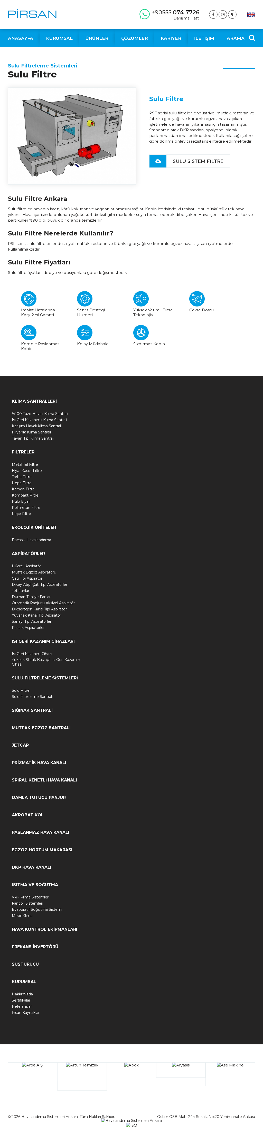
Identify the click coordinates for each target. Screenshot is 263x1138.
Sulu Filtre (21, 690)
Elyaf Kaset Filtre (27, 470)
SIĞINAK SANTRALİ (32, 710)
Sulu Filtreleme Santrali (32, 696)
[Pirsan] (213, 14)
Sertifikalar (21, 1000)
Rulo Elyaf (21, 501)
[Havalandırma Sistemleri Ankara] (32, 13)
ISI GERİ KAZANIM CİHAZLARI (43, 641)
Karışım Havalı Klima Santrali (37, 426)
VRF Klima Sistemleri (30, 897)
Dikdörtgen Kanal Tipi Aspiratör (39, 609)
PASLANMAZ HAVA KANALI (40, 832)
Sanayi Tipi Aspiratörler (31, 621)
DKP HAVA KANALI (31, 867)
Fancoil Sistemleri (27, 903)
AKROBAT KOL (28, 815)
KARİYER (171, 38)
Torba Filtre (22, 476)
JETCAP (20, 745)
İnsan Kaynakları (26, 1012)
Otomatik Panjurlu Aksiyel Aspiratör (43, 603)
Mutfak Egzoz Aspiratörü (34, 572)
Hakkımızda (22, 994)
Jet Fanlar (20, 590)
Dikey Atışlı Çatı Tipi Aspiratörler (39, 584)
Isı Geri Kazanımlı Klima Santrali (39, 420)
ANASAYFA (20, 38)
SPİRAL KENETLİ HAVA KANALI (44, 780)
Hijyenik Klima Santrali (31, 432)
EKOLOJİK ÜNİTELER (34, 527)
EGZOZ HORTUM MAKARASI (42, 849)
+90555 (176, 15)
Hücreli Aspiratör (26, 566)
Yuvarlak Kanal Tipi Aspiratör (36, 615)
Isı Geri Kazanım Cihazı (32, 653)
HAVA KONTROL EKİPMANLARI (44, 929)
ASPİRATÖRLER (28, 553)
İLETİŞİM (204, 38)
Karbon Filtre (23, 489)
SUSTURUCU (25, 964)
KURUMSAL (24, 981)
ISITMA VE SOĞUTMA (35, 884)
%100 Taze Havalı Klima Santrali (40, 413)
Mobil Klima (22, 915)
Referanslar (22, 1006)
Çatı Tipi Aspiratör (27, 578)
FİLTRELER (23, 452)
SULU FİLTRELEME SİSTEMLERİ (45, 678)
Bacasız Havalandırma (31, 540)
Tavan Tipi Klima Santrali (33, 438)
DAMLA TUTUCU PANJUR (39, 797)
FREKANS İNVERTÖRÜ (35, 946)
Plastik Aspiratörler (28, 627)
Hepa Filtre (22, 483)
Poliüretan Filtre (26, 507)
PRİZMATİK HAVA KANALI (39, 762)
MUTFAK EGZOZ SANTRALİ (41, 727)
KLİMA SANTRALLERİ (34, 401)
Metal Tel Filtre (25, 464)
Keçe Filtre (21, 513)
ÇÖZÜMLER (134, 38)
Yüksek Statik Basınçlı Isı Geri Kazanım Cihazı (46, 662)
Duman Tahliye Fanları (31, 597)
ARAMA (236, 38)
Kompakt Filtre (25, 495)
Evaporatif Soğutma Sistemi (37, 909)
